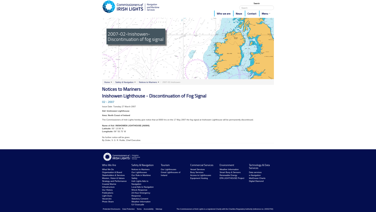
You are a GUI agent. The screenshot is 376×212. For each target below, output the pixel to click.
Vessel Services (197, 169)
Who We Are (109, 165)
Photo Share (108, 201)
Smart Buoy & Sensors (230, 172)
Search (257, 3)
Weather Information (141, 201)
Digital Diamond (256, 181)
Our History (107, 190)
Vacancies (106, 198)
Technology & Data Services (259, 166)
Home (107, 82)
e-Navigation (255, 175)
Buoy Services (196, 172)
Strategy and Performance (114, 181)
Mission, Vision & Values (113, 178)
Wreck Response (139, 190)
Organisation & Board (112, 172)
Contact (251, 13)
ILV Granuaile (137, 204)
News (239, 13)
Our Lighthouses (139, 172)
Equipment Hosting (199, 178)
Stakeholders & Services (113, 175)
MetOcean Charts (257, 178)
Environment (227, 165)
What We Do (108, 169)
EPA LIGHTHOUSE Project (232, 178)
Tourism (165, 165)
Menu (265, 13)
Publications (107, 193)
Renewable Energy (228, 175)
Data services (255, 172)
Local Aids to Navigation (142, 187)
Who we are (223, 13)
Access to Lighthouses (200, 175)
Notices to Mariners (148, 82)
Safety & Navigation (124, 82)
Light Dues (107, 196)
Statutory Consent (139, 198)
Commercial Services (201, 165)
